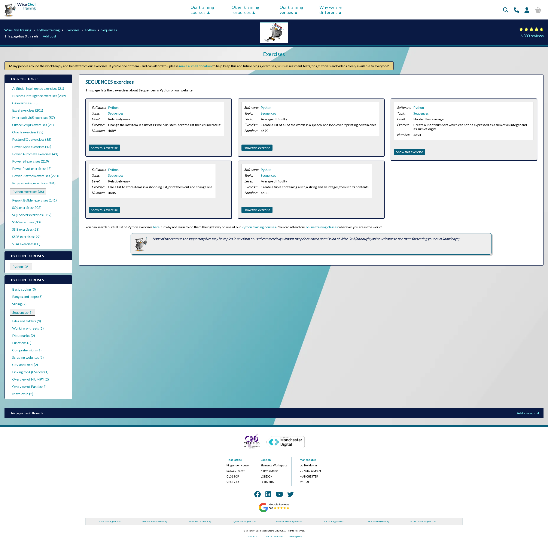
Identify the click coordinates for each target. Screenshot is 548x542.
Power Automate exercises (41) (35, 154)
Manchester (308, 459)
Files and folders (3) (26, 321)
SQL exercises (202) (26, 207)
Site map (252, 536)
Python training (48, 30)
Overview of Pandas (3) (29, 386)
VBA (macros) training (378, 521)
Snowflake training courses (289, 521)
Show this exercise (104, 148)
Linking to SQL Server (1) (30, 372)
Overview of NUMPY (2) (30, 379)
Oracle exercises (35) (27, 132)
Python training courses (258, 227)
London (266, 459)
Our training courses (202, 9)
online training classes (322, 227)
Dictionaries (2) (23, 335)
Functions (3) (21, 343)
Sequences (109, 30)
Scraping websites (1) (28, 357)
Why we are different (330, 9)
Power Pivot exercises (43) (31, 168)
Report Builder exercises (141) (34, 200)
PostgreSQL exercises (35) (31, 139)
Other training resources (245, 9)
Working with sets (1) (28, 328)
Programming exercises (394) (33, 183)
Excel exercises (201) (27, 110)
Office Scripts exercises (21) (33, 125)
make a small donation (195, 66)
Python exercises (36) (28, 192)
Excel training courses (110, 521)
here (156, 227)
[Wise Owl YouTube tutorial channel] (279, 494)
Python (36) (21, 266)
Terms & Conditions (274, 536)
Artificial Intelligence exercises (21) (38, 88)
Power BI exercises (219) (30, 161)
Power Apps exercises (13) (31, 147)
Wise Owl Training (17, 30)
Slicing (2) (19, 304)
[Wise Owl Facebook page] (257, 494)
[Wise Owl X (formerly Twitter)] (290, 494)
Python (90, 30)
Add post (49, 36)
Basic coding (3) (24, 289)
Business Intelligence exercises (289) (39, 96)
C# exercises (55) (24, 103)
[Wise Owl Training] (18, 17)
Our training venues (291, 9)
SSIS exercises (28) (25, 229)
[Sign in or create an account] (526, 10)
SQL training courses (334, 521)
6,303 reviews (532, 35)
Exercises (72, 30)
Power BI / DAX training (199, 521)
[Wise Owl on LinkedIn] (268, 494)
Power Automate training (154, 521)
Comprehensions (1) (27, 350)
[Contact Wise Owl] (516, 10)
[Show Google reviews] (274, 511)
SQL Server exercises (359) (31, 215)
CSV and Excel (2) (25, 365)
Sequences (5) (22, 312)
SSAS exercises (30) (26, 222)
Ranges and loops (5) (27, 296)
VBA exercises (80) (26, 244)
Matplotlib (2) (22, 394)
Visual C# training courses (423, 521)
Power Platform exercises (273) (35, 176)
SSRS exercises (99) (26, 236)
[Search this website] (505, 10)
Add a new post (528, 413)
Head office (234, 459)
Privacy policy (295, 536)
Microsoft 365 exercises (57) (33, 117)
